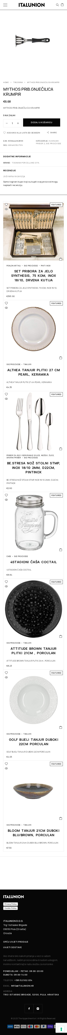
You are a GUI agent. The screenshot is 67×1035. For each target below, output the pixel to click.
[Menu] (5, 5)
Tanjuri (27, 364)
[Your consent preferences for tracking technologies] (61, 1029)
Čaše (9, 556)
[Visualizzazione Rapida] (6, 209)
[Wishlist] (6, 204)
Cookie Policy (10, 908)
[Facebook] (29, 1008)
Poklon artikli (14, 266)
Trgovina (18, 82)
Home (6, 82)
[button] (61, 259)
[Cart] (62, 5)
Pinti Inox (46, 266)
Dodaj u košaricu (41, 122)
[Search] (57, 4)
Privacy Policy (11, 904)
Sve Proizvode (53, 143)
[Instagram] (38, 1008)
